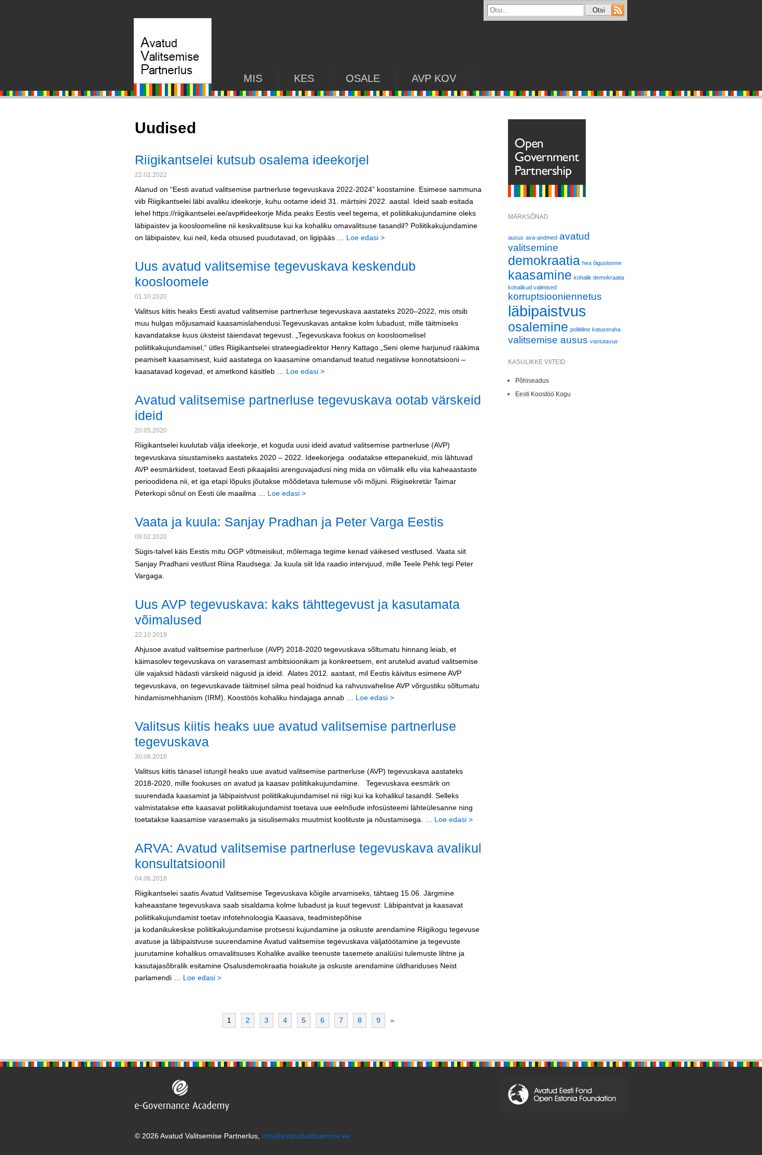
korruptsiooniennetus (555, 296)
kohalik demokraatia (599, 277)
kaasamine (540, 275)
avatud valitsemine (549, 242)
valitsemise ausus (548, 340)
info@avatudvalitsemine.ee (306, 1136)
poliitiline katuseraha (595, 329)
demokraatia (544, 261)
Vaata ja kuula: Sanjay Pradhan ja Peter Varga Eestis (289, 521)
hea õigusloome (602, 263)
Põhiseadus (532, 380)
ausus (516, 237)
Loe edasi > (365, 237)
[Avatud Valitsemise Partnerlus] (172, 93)
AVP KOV (434, 78)
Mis (253, 78)
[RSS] (618, 13)
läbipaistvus (547, 310)
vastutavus (604, 341)
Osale (363, 78)
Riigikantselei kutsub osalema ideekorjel (252, 159)
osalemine (538, 327)
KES (304, 78)
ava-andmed (541, 237)
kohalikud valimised (532, 287)
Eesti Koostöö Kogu (543, 394)
